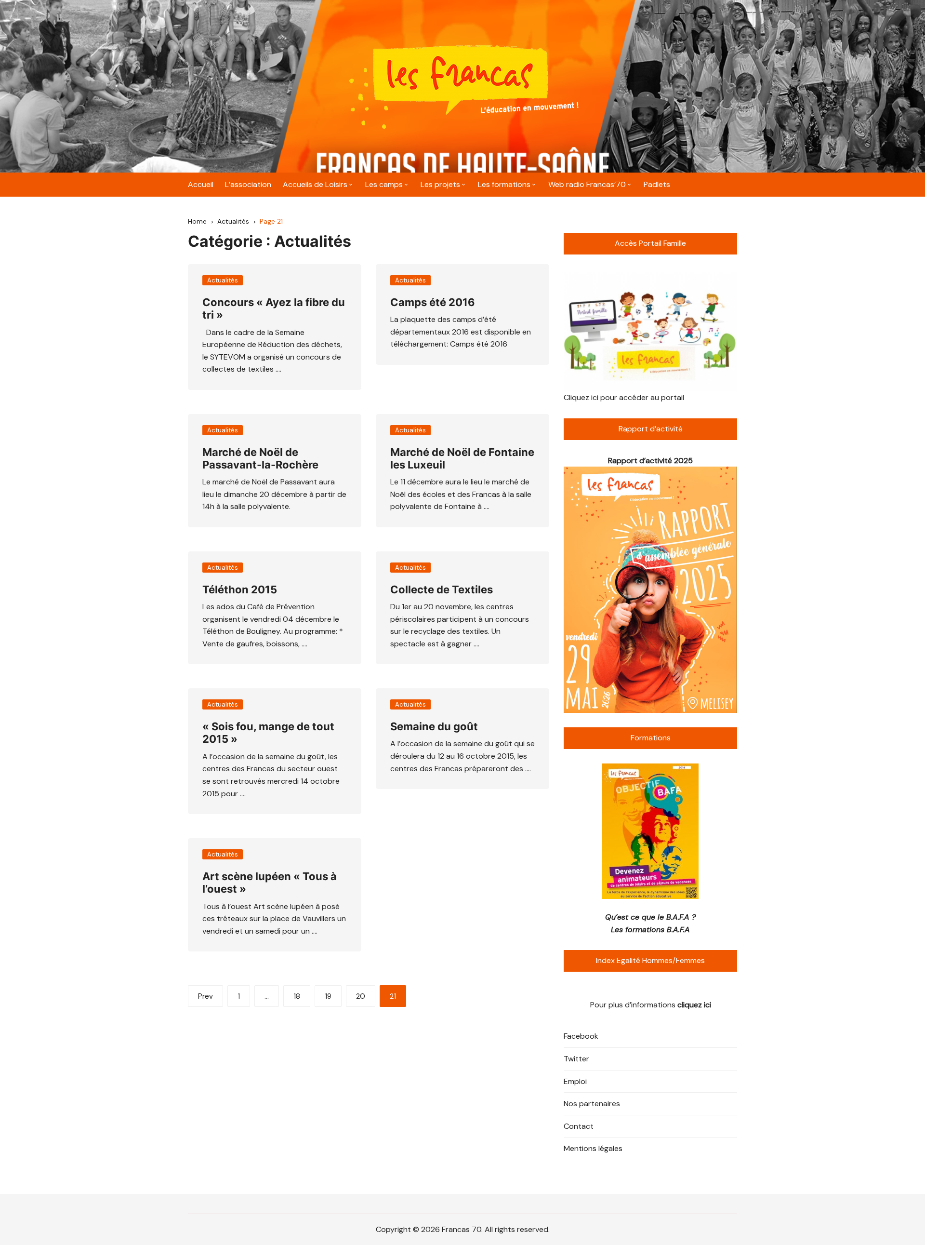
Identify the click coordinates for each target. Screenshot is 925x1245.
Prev (205, 996)
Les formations (504, 184)
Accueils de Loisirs (315, 184)
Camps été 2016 (432, 302)
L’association (248, 184)
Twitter (576, 1059)
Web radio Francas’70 (587, 184)
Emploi (575, 1081)
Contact (579, 1126)
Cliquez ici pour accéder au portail (624, 397)
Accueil (200, 184)
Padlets (657, 184)
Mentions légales (593, 1148)
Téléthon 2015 (239, 589)
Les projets (440, 184)
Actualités (222, 280)
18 (296, 996)
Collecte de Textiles (441, 589)
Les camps (384, 184)
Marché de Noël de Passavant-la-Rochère (260, 458)
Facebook (581, 1036)
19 (328, 996)
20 (360, 996)
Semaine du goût (434, 726)
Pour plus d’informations (650, 1005)
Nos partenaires (592, 1103)
